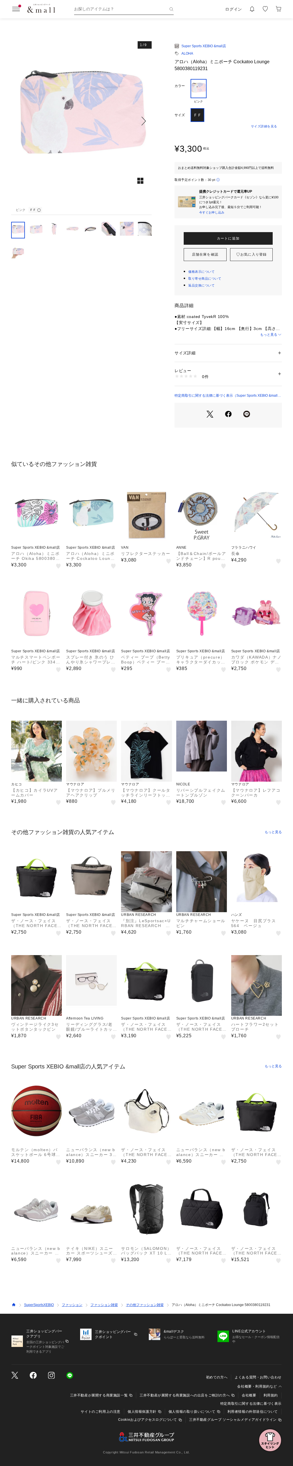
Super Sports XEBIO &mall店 (203, 46)
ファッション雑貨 (104, 1305)
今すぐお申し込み (211, 212)
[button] (81, 121)
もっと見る (268, 335)
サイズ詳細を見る (264, 126)
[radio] (199, 91)
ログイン (233, 9)
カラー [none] (180, 86)
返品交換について (201, 285)
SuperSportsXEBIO (39, 1305)
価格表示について (201, 271)
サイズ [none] (180, 115)
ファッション (72, 1305)
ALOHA (187, 54)
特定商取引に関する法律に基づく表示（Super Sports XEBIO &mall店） (226, 396)
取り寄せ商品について (204, 278)
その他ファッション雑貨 (145, 1305)
